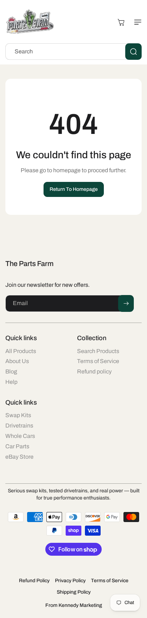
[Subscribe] (126, 303)
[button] (136, 22)
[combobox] (73, 51)
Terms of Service (109, 580)
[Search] (133, 51)
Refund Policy (34, 580)
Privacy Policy (70, 580)
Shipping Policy (74, 592)
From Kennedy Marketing (73, 605)
